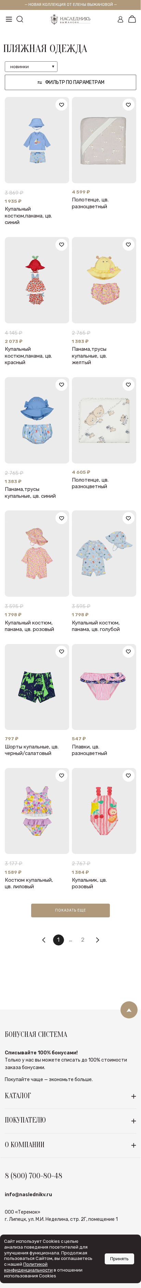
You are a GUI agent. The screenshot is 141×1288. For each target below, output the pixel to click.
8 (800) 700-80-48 (33, 1176)
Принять (119, 1258)
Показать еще (70, 910)
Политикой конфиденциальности (28, 1267)
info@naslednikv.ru (28, 1195)
